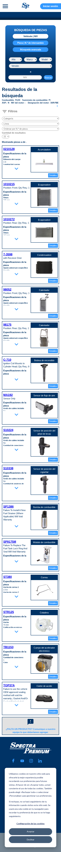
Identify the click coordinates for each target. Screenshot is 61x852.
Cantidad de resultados (14, 133)
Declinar (30, 839)
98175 (7, 324)
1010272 (9, 219)
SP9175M (9, 541)
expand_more (16, 168)
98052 (7, 289)
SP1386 (8, 506)
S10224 (8, 430)
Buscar (48, 77)
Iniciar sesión (50, 6)
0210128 (9, 149)
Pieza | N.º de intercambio (30, 43)
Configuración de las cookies (30, 823)
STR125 (8, 612)
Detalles (53, 175)
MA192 (8, 394)
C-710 (7, 359)
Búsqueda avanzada (30, 49)
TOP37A (9, 685)
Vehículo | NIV (30, 36)
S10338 (8, 468)
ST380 (7, 576)
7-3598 (7, 254)
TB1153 (8, 647)
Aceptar (30, 831)
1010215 (9, 184)
